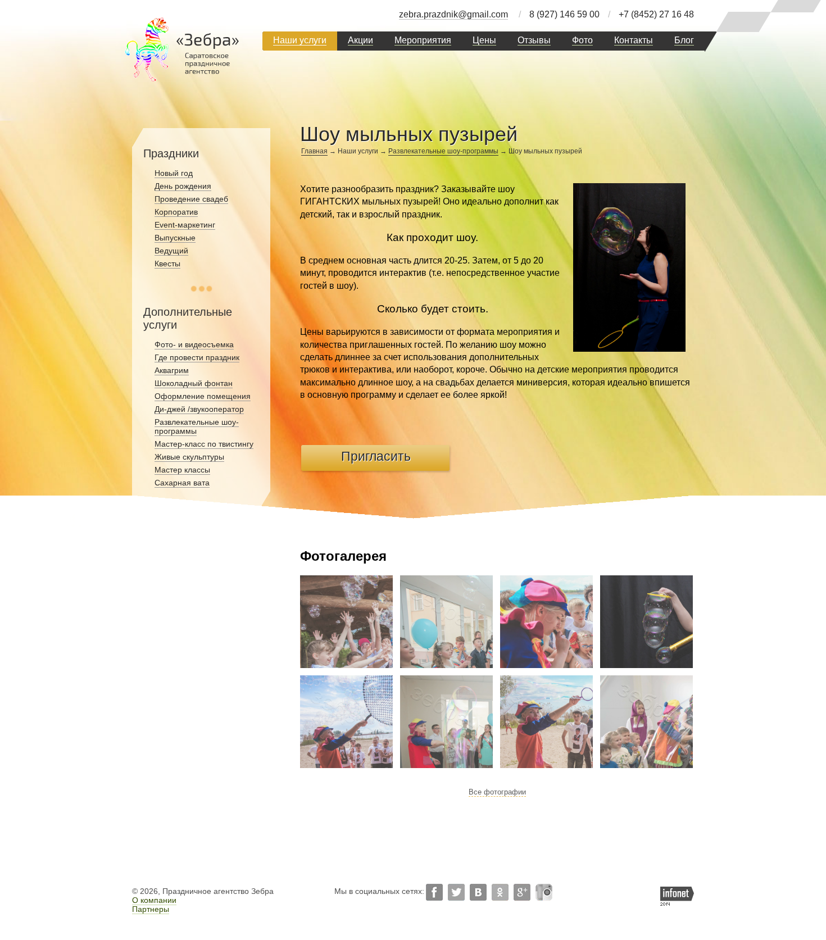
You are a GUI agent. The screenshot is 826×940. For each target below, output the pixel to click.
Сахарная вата (182, 482)
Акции (360, 40)
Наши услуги (299, 40)
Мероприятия (422, 40)
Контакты (633, 40)
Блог (684, 40)
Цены (484, 40)
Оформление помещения (203, 396)
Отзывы (534, 40)
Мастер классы (182, 469)
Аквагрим (172, 370)
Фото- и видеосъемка (194, 344)
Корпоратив (176, 211)
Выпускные (175, 237)
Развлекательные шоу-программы (443, 151)
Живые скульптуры (189, 456)
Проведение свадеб (191, 198)
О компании (154, 900)
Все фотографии (497, 792)
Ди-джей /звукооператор (199, 409)
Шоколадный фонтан (194, 383)
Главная (314, 151)
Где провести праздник (197, 357)
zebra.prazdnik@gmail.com (453, 14)
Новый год (174, 173)
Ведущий (171, 250)
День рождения (183, 185)
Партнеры (150, 909)
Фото (582, 40)
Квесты (167, 263)
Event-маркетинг (185, 224)
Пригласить (376, 456)
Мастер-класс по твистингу (204, 443)
